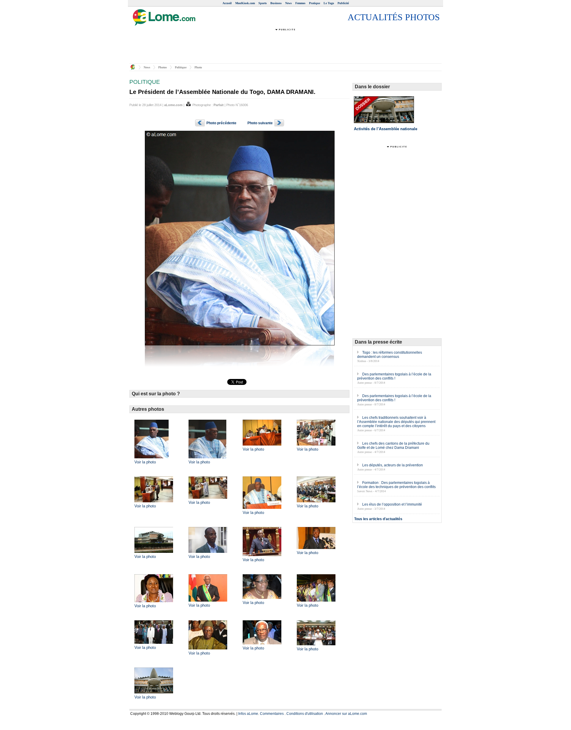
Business (276, 3)
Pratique (314, 3)
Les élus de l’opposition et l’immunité (392, 504)
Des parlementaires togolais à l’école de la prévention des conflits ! (394, 376)
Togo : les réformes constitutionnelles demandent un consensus (389, 354)
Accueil (227, 3)
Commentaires (272, 714)
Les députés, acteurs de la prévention (392, 465)
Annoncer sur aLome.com (346, 714)
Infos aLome (248, 714)
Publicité (343, 3)
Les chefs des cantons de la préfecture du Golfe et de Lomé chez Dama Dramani (393, 445)
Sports (262, 3)
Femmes (300, 3)
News (288, 3)
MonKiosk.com (245, 3)
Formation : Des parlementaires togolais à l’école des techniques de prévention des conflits (396, 485)
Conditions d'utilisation (304, 714)
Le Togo (329, 3)
